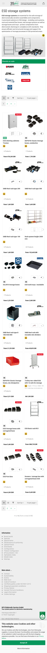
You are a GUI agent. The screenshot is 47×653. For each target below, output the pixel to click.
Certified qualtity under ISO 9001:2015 (17, 584)
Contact (7, 574)
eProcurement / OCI (11, 553)
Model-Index (8, 557)
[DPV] (26, 67)
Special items (8, 540)
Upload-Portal (9, 545)
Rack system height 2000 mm (34, 238)
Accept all (23, 643)
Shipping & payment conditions (15, 586)
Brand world (8, 536)
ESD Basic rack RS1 (32, 428)
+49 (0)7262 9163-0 (12, 619)
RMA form (7, 580)
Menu (3, 3)
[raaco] (10, 80)
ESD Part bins (8, 476)
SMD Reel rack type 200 (11, 189)
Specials (7, 538)
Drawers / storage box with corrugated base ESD (34, 478)
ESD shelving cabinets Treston (11, 142)
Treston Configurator (11, 551)
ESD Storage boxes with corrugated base (11, 430)
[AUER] (10, 67)
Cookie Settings (9, 594)
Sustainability (9, 576)
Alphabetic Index (10, 555)
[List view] (8, 98)
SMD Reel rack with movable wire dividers (33, 334)
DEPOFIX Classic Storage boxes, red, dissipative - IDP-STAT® (12, 382)
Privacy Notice (9, 588)
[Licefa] (26, 73)
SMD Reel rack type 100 (11, 236)
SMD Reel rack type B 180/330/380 (10, 334)
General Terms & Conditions (14, 590)
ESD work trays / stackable (34, 285)
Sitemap (7, 559)
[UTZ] (10, 87)
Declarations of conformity (13, 543)
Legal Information (10, 592)
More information (23, 648)
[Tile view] (4, 98)
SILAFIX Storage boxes (11, 285)
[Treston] (26, 80)
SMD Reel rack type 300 (33, 189)
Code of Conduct (10, 582)
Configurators (9, 549)
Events (6, 578)
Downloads (8, 547)
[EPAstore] (10, 73)
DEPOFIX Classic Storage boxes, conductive (34, 142)
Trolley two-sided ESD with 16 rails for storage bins (33, 382)
